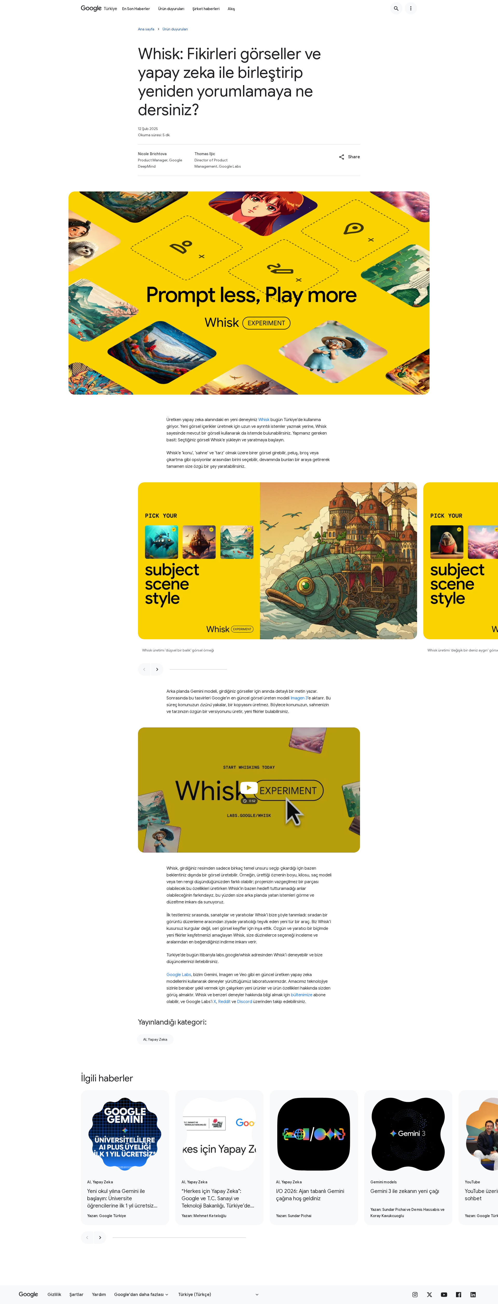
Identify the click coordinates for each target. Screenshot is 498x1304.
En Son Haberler (136, 8)
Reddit (224, 1001)
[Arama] (396, 8)
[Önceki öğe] (144, 669)
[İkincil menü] (411, 8)
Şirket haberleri (205, 8)
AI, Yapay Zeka (155, 1039)
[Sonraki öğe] (157, 669)
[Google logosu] (28, 1295)
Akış (231, 8)
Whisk (263, 419)
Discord (244, 1001)
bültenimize (301, 995)
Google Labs (179, 974)
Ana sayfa (146, 29)
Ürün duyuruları (171, 8)
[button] (349, 157)
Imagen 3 (299, 698)
